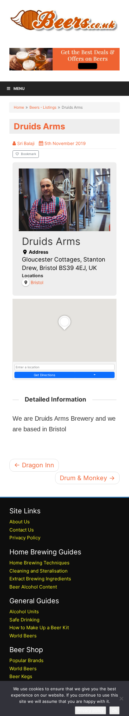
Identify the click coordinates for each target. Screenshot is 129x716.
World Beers (23, 636)
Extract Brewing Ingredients (40, 579)
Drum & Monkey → (87, 478)
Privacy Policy (24, 538)
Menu (19, 88)
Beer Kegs (20, 676)
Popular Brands (26, 660)
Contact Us (21, 530)
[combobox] (64, 367)
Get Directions (44, 375)
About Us (19, 522)
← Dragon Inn (34, 465)
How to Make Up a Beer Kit (39, 627)
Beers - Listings (42, 107)
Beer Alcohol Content (33, 587)
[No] (121, 698)
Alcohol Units (24, 612)
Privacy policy (90, 710)
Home (19, 107)
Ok (114, 710)
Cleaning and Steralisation (38, 571)
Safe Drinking (24, 620)
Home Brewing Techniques (39, 563)
